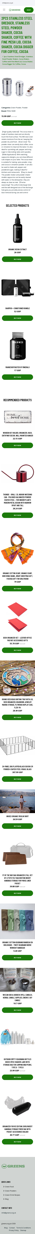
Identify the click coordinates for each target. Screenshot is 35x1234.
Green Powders (10, 1191)
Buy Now (17, 123)
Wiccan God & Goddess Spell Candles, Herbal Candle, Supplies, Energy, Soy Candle (17, 997)
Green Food (9, 1187)
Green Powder (16, 108)
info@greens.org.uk (7, 3)
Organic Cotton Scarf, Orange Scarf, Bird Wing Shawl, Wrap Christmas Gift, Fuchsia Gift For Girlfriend (17, 576)
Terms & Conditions (23, 1228)
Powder (25, 108)
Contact (12, 1228)
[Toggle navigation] (4, 10)
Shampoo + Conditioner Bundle (17, 308)
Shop (29, 10)
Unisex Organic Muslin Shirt (17, 816)
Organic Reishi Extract (17, 249)
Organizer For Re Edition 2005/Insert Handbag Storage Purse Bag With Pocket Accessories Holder (17, 1129)
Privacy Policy (14, 1230)
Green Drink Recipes (12, 1195)
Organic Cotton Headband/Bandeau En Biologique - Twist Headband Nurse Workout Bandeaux (17, 945)
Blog (7, 1199)
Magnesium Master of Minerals (18, 367)
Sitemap (23, 1230)
